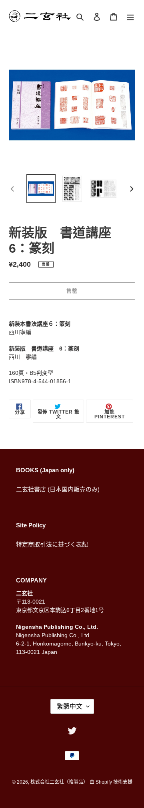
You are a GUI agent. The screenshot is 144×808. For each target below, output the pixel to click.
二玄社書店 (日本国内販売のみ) (58, 489)
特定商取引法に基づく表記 (52, 544)
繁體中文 (69, 706)
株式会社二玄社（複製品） (59, 782)
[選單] (130, 16)
